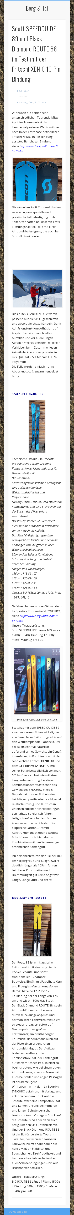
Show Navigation (57, 31)
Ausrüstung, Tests (25, 102)
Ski (35, 102)
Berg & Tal (37, 8)
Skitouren (42, 102)
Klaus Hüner (23, 90)
